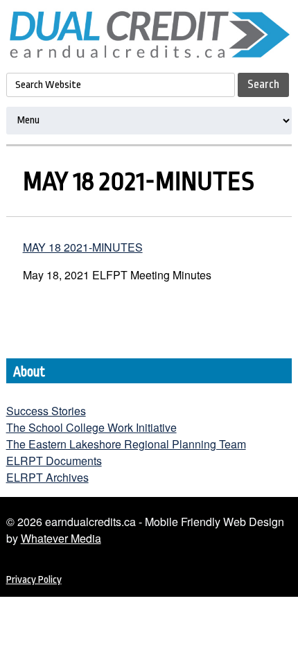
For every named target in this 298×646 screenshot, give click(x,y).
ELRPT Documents (54, 461)
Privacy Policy (34, 580)
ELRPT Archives (47, 477)
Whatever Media (61, 538)
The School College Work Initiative (91, 427)
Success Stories (46, 411)
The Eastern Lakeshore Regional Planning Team (126, 444)
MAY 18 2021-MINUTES (83, 247)
